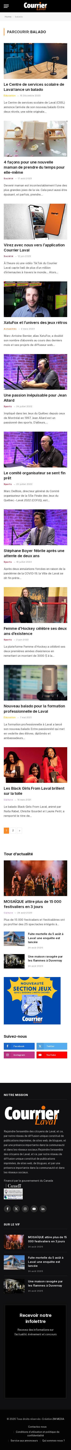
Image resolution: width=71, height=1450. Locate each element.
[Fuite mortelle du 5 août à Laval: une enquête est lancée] (14, 939)
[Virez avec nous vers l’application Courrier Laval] (35, 221)
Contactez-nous (37, 1426)
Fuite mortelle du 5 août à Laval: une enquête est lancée (45, 938)
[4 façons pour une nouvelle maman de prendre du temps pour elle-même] (35, 138)
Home (8, 16)
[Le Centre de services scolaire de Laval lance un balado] (35, 61)
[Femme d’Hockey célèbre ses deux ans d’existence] (35, 605)
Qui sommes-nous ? (53, 1440)
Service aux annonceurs (24, 1440)
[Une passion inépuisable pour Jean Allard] (35, 372)
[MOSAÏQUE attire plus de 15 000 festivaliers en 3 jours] (35, 878)
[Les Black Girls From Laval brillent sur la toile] (35, 765)
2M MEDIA (58, 1419)
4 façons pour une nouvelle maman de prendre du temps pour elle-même (34, 167)
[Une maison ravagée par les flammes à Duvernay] (14, 961)
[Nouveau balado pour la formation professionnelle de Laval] (35, 683)
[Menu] (6, 6)
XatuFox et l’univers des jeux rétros (35, 322)
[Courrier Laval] (35, 6)
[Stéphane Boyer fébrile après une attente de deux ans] (35, 527)
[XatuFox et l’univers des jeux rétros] (35, 299)
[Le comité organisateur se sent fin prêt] (35, 449)
